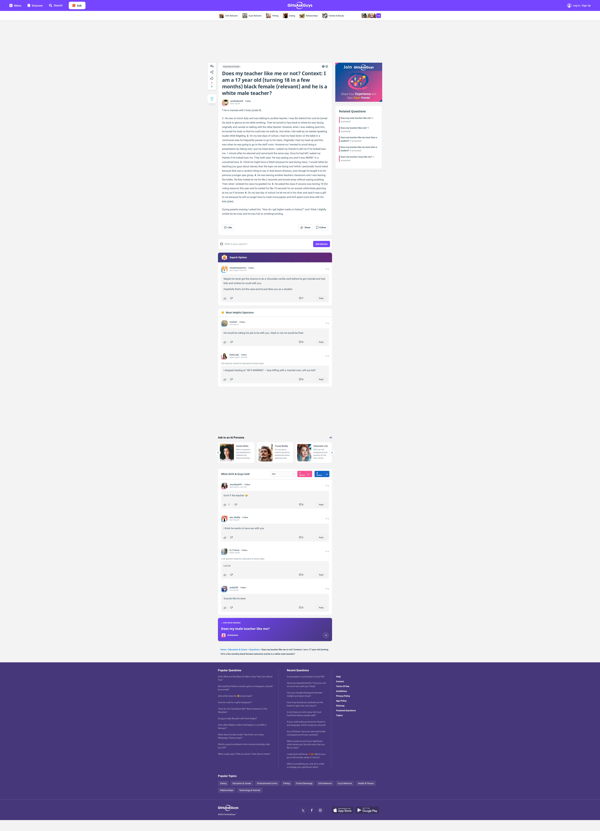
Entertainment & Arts (267, 783)
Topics (339, 715)
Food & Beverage (304, 783)
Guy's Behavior (255, 16)
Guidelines (341, 691)
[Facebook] (312, 810)
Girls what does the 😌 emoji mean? (235, 696)
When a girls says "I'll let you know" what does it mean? (244, 754)
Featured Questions (346, 710)
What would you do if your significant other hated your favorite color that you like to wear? (306, 744)
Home (223, 649)
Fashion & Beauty (336, 16)
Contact (340, 681)
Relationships (312, 16)
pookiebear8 (236, 101)
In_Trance (234, 550)
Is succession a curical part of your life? (306, 676)
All (330, 437)
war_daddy (235, 517)
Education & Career (231, 66)
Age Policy (341, 701)
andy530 (234, 587)
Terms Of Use (342, 686)
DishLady (234, 354)
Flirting (275, 16)
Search (58, 5)
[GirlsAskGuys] (228, 810)
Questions (254, 649)
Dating (292, 16)
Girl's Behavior (231, 16)
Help (338, 676)
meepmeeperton (238, 268)
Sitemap (340, 705)
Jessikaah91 (236, 484)
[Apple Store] (343, 810)
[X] (303, 810)
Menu (17, 5)
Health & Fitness (366, 783)
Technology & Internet (249, 790)
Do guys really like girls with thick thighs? (237, 718)
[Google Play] (368, 810)
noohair (233, 322)
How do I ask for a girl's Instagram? (235, 702)
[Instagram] (320, 810)
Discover (37, 5)
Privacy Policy (343, 696)
